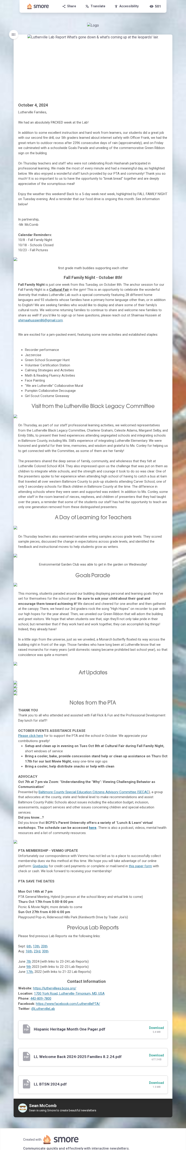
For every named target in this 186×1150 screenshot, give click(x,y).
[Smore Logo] (38, 6)
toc (13, 34)
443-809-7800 (40, 998)
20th (44, 946)
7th (28, 961)
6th (29, 946)
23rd (37, 951)
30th (45, 951)
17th (29, 972)
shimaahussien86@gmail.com (40, 320)
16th (29, 951)
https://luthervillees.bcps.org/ (54, 988)
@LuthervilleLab (43, 1009)
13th (36, 946)
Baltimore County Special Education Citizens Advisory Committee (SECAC (94, 792)
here (92, 828)
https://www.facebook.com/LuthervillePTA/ (68, 1004)
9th (28, 967)
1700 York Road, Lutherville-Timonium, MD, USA (69, 993)
